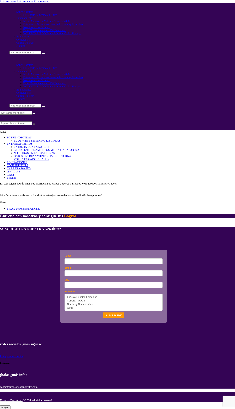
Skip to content (8, 1)
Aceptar (5, 407)
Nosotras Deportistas (11, 400)
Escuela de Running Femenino (23, 208)
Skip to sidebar (25, 1)
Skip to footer (41, 1)
